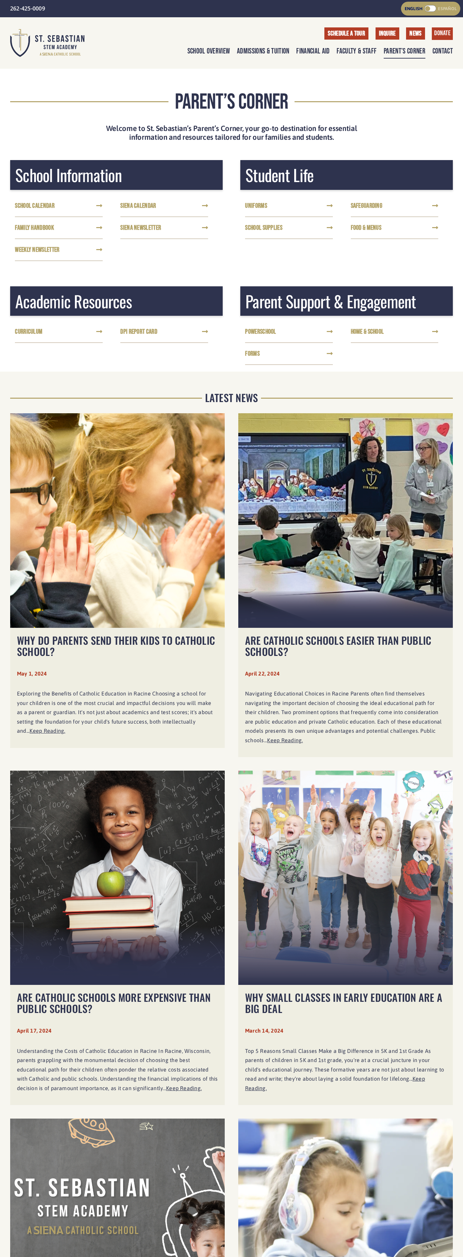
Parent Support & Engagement (330, 301)
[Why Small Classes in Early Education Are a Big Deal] (345, 941)
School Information (68, 175)
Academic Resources (73, 301)
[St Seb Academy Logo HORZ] (47, 32)
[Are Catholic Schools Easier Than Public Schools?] (345, 588)
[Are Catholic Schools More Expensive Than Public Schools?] (117, 941)
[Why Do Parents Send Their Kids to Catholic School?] (117, 588)
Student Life (279, 175)
